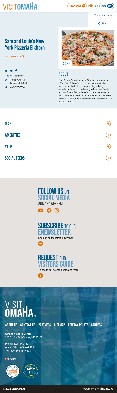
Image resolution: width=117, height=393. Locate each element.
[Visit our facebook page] (49, 210)
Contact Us (27, 324)
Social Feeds (15, 158)
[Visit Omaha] (21, 6)
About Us (11, 324)
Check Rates (75, 5)
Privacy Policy (78, 324)
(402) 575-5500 (17, 87)
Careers (96, 324)
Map (8, 123)
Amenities (12, 135)
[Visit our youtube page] (41, 210)
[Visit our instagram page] (57, 210)
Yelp (8, 146)
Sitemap (59, 324)
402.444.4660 (27, 347)
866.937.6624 (23, 350)
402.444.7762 (21, 344)
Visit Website (13, 56)
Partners (44, 324)
